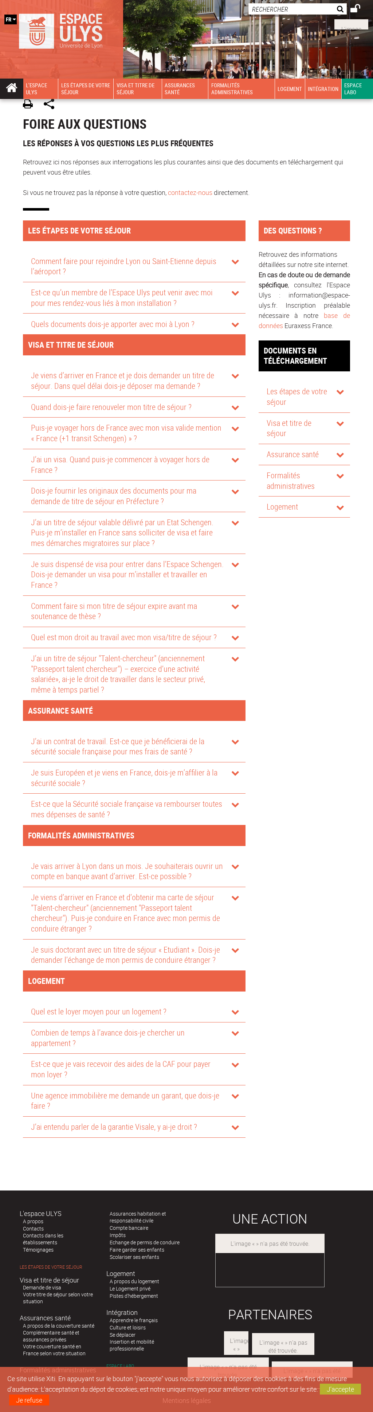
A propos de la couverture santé (58, 1325)
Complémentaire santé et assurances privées (51, 1336)
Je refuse (29, 1400)
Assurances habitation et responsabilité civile (138, 1217)
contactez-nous (190, 192)
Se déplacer (123, 1334)
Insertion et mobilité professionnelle (132, 1345)
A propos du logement (134, 1281)
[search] (297, 9)
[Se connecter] (360, 9)
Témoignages (38, 1249)
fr (8, 19)
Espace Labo (120, 1366)
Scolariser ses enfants (134, 1256)
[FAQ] (351, 23)
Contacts (33, 1228)
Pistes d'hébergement (134, 1295)
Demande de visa (42, 1287)
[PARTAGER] (51, 105)
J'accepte (340, 1389)
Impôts (118, 1235)
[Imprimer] (30, 105)
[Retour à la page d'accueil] (61, 29)
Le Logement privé (130, 1288)
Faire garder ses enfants (137, 1249)
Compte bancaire (129, 1227)
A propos (33, 1221)
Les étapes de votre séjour (51, 1267)
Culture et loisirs (128, 1327)
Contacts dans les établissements (43, 1239)
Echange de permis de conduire (145, 1242)
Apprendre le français (134, 1320)
